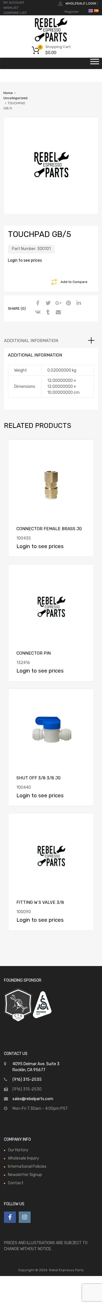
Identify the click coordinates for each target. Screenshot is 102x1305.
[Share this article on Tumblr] (47, 312)
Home (8, 93)
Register (72, 12)
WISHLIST (11, 8)
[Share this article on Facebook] (37, 303)
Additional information (31, 340)
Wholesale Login (80, 3)
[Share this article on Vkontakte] (37, 312)
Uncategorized (15, 98)
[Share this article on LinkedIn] (78, 303)
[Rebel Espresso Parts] (51, 40)
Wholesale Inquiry (23, 1158)
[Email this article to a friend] (57, 312)
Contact (16, 1183)
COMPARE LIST (15, 13)
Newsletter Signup (25, 1174)
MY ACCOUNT (13, 3)
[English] (90, 11)
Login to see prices (25, 260)
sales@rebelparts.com (32, 1098)
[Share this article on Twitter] (47, 303)
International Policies (27, 1166)
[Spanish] (96, 11)
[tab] (51, 341)
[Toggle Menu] (94, 63)
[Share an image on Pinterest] (67, 303)
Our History (18, 1150)
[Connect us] (10, 1217)
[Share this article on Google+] (57, 303)
